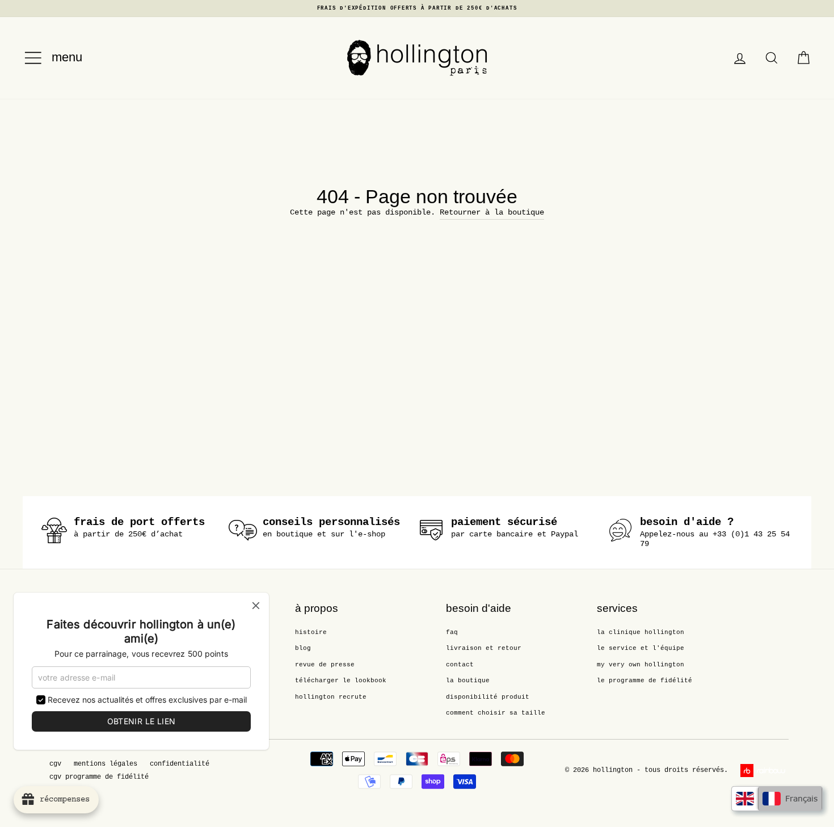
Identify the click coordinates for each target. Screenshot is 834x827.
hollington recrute (331, 697)
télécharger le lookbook (340, 680)
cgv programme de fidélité (99, 777)
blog (303, 648)
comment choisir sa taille (495, 713)
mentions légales (105, 764)
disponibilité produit (487, 697)
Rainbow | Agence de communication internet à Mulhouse (764, 770)
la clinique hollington (640, 632)
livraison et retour (483, 648)
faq (452, 632)
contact (460, 664)
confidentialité (179, 764)
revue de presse (325, 664)
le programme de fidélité (644, 680)
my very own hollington (640, 664)
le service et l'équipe (640, 648)
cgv (55, 764)
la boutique (468, 680)
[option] (417, 8)
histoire (311, 632)
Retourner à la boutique (492, 212)
